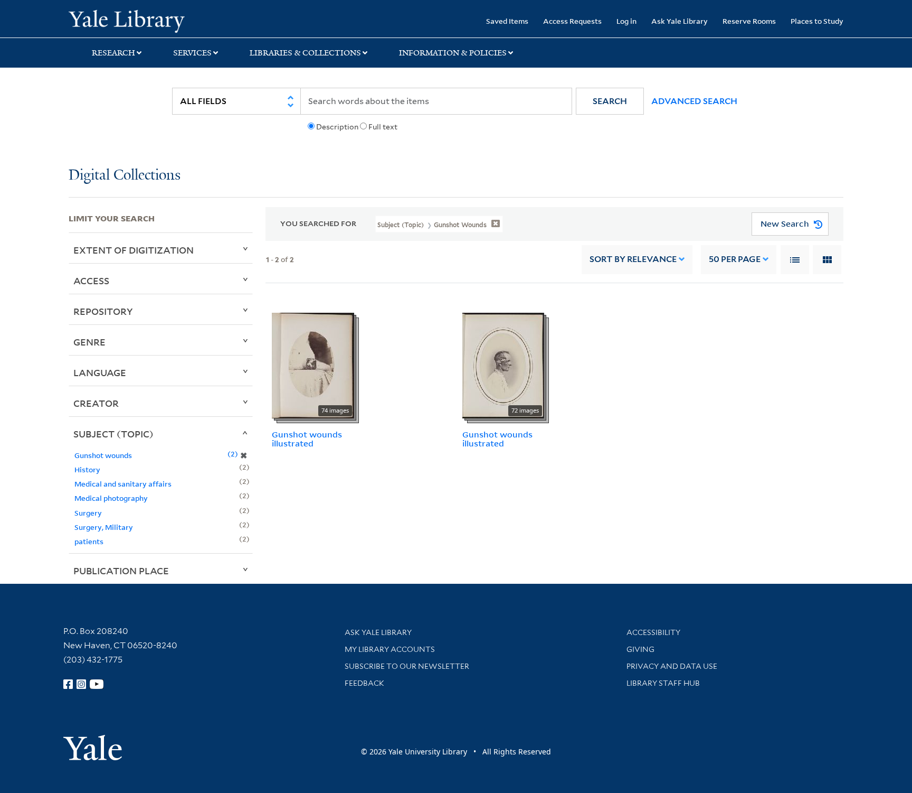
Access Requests (572, 21)
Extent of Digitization (133, 250)
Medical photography (111, 498)
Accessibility (653, 632)
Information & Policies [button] (453, 53)
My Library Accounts (390, 649)
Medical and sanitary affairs (123, 484)
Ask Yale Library (679, 21)
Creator (96, 403)
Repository (103, 311)
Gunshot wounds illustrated (307, 439)
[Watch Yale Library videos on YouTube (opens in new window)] (96, 684)
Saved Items (507, 21)
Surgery (88, 513)
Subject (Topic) (113, 433)
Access (91, 280)
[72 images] (503, 364)
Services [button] (192, 53)
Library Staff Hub (663, 683)
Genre (89, 341)
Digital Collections (124, 175)
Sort (633, 259)
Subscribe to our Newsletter (407, 666)
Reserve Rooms (749, 21)
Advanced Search (694, 101)
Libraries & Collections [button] (305, 53)
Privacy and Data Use (671, 666)
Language (99, 372)
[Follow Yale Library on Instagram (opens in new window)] (81, 684)
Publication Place (121, 570)
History (87, 469)
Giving (640, 649)
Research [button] (113, 53)
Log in (626, 21)
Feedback (364, 683)
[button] (610, 101)
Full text (382, 127)
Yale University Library (127, 20)
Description (337, 127)
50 (735, 259)
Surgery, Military (103, 527)
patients (88, 541)
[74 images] (313, 364)
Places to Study (817, 21)
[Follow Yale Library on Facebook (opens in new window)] (68, 684)
